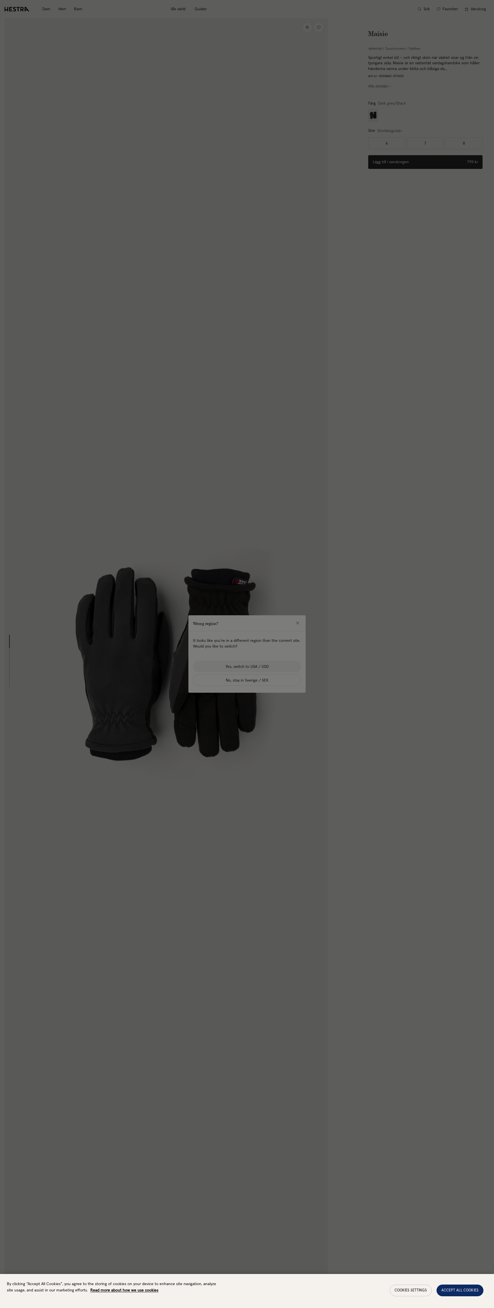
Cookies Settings (411, 1290)
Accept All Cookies (460, 1290)
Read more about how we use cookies (124, 1290)
